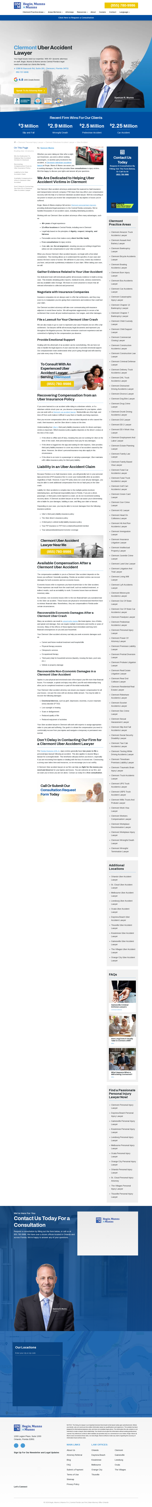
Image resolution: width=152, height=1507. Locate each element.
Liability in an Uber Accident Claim (21, 173)
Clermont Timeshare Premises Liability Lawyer (122, 761)
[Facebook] (22, 1491)
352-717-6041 (22, 72)
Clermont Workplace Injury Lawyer (123, 834)
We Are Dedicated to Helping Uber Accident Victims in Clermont (22, 158)
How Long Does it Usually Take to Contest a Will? (122, 1040)
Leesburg (119, 1460)
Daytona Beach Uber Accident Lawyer (120, 918)
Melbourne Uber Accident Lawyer (122, 894)
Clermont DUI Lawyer (120, 420)
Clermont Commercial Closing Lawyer (121, 339)
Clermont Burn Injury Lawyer (120, 274)
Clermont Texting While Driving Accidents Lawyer (122, 753)
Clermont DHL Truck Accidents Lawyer (120, 379)
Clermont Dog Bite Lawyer (123, 399)
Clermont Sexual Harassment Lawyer (120, 720)
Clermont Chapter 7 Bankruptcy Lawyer (120, 314)
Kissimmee (96, 1460)
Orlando (95, 1450)
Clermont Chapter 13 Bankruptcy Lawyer (120, 306)
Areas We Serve (54, 12)
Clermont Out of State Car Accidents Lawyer (123, 610)
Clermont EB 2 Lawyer (121, 425)
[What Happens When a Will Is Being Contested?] (122, 1059)
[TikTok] (48, 1491)
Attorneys (69, 12)
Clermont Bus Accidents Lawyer (122, 282)
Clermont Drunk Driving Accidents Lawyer (121, 413)
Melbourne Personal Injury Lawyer (122, 1147)
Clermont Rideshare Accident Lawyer (59, 142)
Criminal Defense (116, 1010)
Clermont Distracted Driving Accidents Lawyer (122, 387)
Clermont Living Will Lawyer (120, 578)
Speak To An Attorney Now (29, 91)
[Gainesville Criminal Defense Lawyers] (122, 992)
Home (15, 142)
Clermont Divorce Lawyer (122, 394)
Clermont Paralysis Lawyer (123, 617)
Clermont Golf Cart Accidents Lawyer (119, 487)
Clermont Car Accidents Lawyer (121, 290)
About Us (71, 1450)
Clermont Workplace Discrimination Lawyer (121, 825)
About (93, 12)
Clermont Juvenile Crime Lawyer (122, 557)
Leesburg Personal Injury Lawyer (122, 1139)
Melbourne (96, 1465)
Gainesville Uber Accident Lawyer (122, 943)
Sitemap (70, 1479)
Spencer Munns (47, 148)
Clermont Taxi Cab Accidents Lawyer (119, 745)
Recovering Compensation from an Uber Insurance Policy (23, 166)
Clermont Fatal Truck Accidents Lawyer (120, 479)
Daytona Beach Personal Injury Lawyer (122, 1114)
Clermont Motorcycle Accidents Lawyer (120, 594)
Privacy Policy (73, 1484)
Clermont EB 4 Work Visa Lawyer (122, 431)
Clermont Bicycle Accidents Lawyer (123, 258)
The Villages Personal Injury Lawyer (121, 1187)
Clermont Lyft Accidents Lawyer (122, 586)
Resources (81, 12)
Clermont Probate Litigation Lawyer (123, 664)
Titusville (95, 1474)
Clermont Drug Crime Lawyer (120, 405)
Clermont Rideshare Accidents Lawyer (120, 696)
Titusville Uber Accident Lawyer (121, 926)
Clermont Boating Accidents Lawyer (119, 266)
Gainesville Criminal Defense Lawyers (119, 1006)
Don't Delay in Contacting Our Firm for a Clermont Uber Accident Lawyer (23, 188)
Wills (112, 1043)
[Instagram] (42, 1491)
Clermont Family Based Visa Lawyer (121, 463)
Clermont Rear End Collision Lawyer (119, 680)
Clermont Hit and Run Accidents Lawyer (121, 525)
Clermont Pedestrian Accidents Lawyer (120, 623)
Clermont (119, 1450)
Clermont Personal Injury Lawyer (30, 142)
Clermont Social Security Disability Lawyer (122, 737)
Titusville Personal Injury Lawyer (122, 1195)
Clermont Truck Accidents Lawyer (122, 777)
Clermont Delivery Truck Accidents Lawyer (122, 371)
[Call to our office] (16, 1445)
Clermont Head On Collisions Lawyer (119, 517)
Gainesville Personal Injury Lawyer (123, 1122)
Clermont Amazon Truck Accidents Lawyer (122, 233)
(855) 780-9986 (123, 5)
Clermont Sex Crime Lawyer (120, 712)
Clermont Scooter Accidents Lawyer (119, 704)
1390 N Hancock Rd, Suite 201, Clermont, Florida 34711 (42, 68)
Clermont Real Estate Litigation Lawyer (120, 672)
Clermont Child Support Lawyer (121, 331)
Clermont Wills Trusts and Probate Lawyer (122, 801)
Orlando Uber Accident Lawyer (121, 878)
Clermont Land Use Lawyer (123, 564)
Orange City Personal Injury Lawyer (123, 1163)
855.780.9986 (20, 1234)
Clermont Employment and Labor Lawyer (123, 439)
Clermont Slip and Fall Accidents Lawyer (121, 728)
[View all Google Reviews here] (41, 80)
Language (124, 12)
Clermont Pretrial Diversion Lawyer (123, 656)
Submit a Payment (75, 1470)
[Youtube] (35, 1491)
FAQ (69, 1465)
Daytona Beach (98, 1455)
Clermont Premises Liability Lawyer (123, 648)
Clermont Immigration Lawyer (121, 533)
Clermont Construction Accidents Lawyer (121, 347)
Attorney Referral (74, 1455)
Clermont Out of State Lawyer (121, 602)
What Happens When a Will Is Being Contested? (121, 1073)
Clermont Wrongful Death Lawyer (122, 842)
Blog (69, 1460)
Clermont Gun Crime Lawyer (120, 504)
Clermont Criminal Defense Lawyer (123, 363)
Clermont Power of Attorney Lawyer (119, 639)
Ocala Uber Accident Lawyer (120, 910)
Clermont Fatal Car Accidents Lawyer (119, 471)
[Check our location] (23, 1445)
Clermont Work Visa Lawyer (120, 809)
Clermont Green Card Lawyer (120, 495)
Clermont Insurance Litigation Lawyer (120, 541)
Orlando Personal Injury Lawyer (121, 1171)
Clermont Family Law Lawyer (120, 455)
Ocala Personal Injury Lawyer (120, 1155)
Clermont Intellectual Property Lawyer (120, 549)
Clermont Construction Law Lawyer (123, 355)
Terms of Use (73, 1474)
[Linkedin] (28, 1491)
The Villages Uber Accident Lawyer (123, 951)
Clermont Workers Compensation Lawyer (121, 817)
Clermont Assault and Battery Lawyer (121, 242)
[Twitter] (15, 1491)
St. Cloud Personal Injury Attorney (122, 1179)
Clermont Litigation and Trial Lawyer (121, 570)
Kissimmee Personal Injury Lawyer (123, 1130)
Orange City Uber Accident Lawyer (123, 959)
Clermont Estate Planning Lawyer (122, 447)
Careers (102, 12)
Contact (112, 12)
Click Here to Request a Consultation (76, 18)
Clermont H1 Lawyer (120, 510)
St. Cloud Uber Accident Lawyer (121, 886)
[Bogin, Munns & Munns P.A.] (29, 5)
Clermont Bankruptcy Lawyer (120, 250)
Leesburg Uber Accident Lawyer (122, 902)
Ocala (117, 1465)
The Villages (120, 1470)
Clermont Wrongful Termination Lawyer (120, 850)
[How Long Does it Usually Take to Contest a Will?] (122, 1025)
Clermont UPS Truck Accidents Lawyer (120, 785)
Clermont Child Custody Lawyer (122, 322)
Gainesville (120, 1455)
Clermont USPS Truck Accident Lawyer (121, 793)
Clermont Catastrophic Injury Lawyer (121, 298)
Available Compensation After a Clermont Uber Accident (23, 180)
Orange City (96, 1470)
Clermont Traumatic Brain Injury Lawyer (122, 769)
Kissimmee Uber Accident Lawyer (122, 934)
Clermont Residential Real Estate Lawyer (122, 688)
